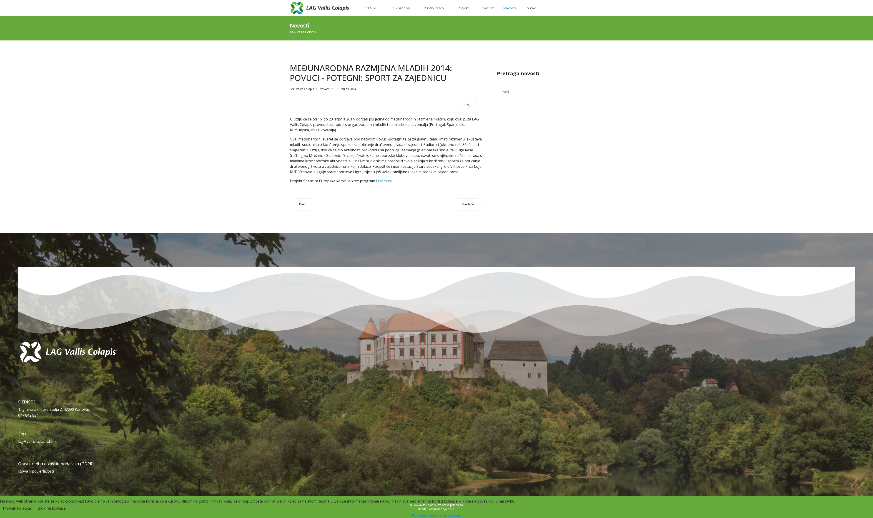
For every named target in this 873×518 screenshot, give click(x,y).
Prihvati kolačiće (17, 508)
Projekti (463, 8)
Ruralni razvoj (434, 8)
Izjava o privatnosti (445, 515)
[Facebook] (457, 103)
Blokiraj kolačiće (52, 508)
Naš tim (488, 8)
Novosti (509, 8)
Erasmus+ (384, 180)
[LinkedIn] (479, 103)
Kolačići (418, 515)
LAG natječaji (400, 8)
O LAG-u (370, 8)
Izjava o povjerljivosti (36, 471)
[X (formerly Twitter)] (468, 105)
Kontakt (531, 8)
